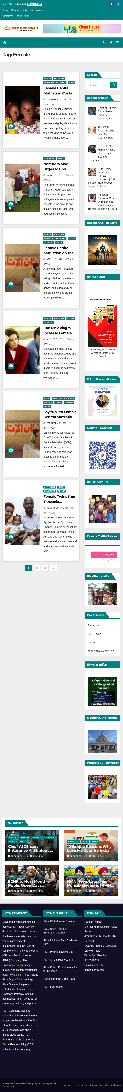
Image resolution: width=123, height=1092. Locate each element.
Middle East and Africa (55, 82)
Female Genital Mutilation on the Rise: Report (58, 253)
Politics (48, 402)
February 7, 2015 (56, 423)
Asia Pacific (49, 158)
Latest (23, 841)
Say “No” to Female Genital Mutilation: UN (59, 417)
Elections (86, 876)
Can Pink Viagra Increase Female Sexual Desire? (57, 333)
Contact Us (7, 16)
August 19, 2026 (79, 891)
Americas (93, 625)
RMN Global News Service (59, 921)
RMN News (38, 856)
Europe (92, 642)
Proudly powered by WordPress (17, 1083)
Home (5, 10)
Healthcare (59, 78)
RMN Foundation (53, 986)
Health (47, 78)
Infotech (13, 841)
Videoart (48, 242)
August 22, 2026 (79, 856)
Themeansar (8, 1086)
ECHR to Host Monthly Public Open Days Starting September (28, 885)
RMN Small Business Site (58, 959)
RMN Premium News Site (58, 951)
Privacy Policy (22, 16)
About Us (15, 10)
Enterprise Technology (43, 837)
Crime (46, 398)
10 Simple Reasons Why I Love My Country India (90, 848)
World (71, 82)
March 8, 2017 (54, 175)
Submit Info (28, 10)
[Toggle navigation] (117, 42)
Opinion (94, 841)
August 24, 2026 (20, 856)
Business (24, 837)
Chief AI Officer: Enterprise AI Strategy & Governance (30, 850)
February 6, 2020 (56, 99)
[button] (104, 42)
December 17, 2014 (57, 508)
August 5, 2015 (55, 339)
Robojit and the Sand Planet (59, 979)
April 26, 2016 (54, 259)
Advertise (40, 10)
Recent (72, 238)
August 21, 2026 (20, 891)
